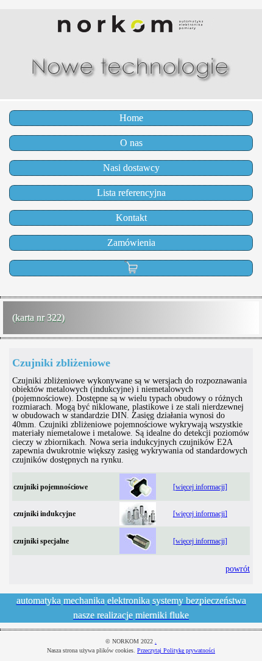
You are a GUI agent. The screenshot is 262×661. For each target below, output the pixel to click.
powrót (237, 568)
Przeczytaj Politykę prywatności (176, 650)
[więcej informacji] (200, 487)
